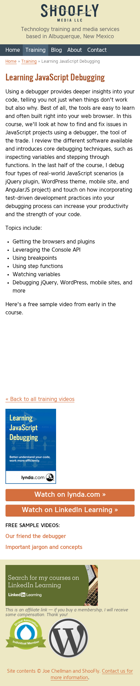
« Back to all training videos (39, 399)
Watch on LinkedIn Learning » (70, 510)
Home (12, 50)
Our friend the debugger (35, 536)
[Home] (70, 21)
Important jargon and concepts (44, 547)
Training (35, 50)
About (74, 50)
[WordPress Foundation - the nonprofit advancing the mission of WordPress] (68, 620)
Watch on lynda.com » (70, 495)
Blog (56, 50)
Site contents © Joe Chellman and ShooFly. (54, 671)
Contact (97, 50)
